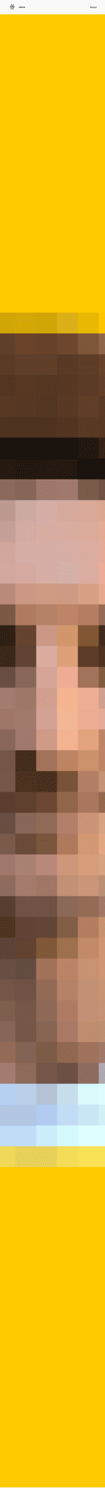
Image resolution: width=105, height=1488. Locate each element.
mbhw (22, 7)
